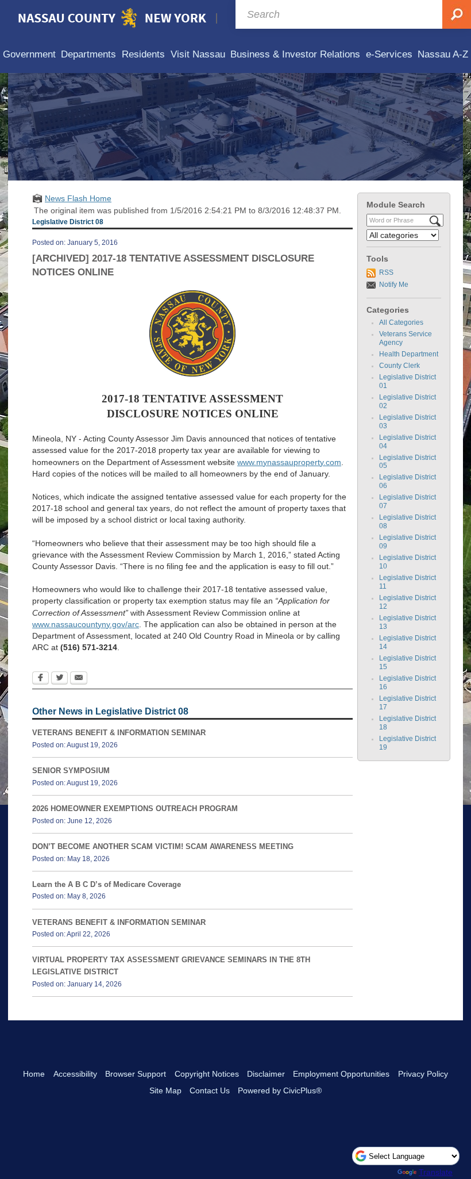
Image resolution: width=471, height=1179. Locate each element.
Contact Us (210, 1090)
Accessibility (75, 1073)
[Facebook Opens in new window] (40, 678)
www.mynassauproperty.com (289, 462)
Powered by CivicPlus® (280, 1090)
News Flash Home (78, 198)
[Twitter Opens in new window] (59, 678)
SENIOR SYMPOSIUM (71, 770)
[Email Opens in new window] (78, 678)
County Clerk (399, 365)
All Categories (401, 322)
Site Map (165, 1090)
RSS (386, 272)
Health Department (408, 354)
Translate (436, 1172)
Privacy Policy (423, 1073)
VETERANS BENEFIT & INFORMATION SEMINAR (119, 732)
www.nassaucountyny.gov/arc (85, 624)
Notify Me (393, 284)
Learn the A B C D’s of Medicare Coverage (106, 884)
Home (34, 1073)
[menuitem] (29, 55)
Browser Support (135, 1073)
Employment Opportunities (341, 1073)
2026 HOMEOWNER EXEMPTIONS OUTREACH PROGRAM (135, 808)
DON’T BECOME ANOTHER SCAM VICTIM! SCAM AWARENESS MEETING (163, 846)
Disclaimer (266, 1073)
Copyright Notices (207, 1073)
